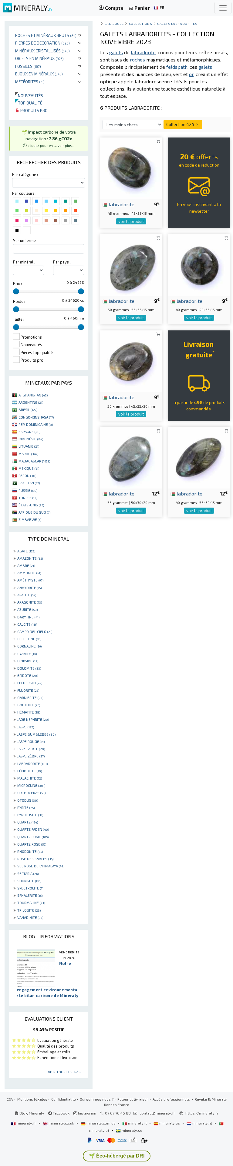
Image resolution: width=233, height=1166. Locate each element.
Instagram (86, 1113)
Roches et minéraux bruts (45, 35)
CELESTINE (29, 639)
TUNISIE (28, 497)
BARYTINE (28, 617)
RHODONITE (30, 851)
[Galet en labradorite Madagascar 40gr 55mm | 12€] (199, 457)
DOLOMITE (29, 668)
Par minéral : (24, 262)
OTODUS (27, 800)
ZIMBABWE (30, 519)
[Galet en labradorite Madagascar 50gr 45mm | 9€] (131, 360)
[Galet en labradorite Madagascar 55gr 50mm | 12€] (131, 457)
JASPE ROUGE (31, 741)
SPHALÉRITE (29, 895)
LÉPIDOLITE (29, 771)
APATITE (26, 595)
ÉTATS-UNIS (31, 505)
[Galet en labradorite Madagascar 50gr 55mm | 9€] (131, 264)
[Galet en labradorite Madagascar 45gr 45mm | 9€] (131, 168)
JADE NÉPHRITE (33, 719)
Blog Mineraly (31, 1113)
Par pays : (62, 262)
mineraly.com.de (101, 1123)
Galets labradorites (177, 23)
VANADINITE (30, 917)
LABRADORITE (32, 763)
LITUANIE (29, 446)
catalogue (114, 23)
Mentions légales (32, 1099)
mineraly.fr (26, 1123)
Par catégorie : (25, 174)
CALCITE (27, 624)
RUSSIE (28, 490)
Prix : (17, 283)
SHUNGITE (29, 881)
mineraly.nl (202, 1123)
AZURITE (27, 609)
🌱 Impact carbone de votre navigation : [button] (49, 138)
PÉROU (27, 475)
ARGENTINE (31, 402)
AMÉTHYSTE (30, 580)
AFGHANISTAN (33, 395)
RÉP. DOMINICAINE (36, 424)
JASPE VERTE (31, 749)
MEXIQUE (29, 468)
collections (140, 23)
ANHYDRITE (29, 587)
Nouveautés (29, 95)
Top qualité (28, 102)
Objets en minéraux (39, 58)
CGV (10, 1099)
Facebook (60, 1113)
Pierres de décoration (42, 42)
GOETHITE (28, 705)
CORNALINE (29, 646)
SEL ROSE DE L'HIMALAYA (40, 866)
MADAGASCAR (34, 461)
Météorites (30, 81)
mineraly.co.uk (61, 1123)
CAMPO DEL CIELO (34, 631)
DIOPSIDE (27, 661)
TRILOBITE (29, 910)
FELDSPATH (29, 683)
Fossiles (28, 66)
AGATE (26, 551)
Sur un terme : (25, 240)
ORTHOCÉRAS (31, 792)
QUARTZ (27, 822)
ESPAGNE (29, 431)
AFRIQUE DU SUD (34, 512)
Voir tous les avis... (65, 1072)
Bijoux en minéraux (39, 73)
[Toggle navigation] (222, 8)
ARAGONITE (29, 602)
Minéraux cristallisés (42, 50)
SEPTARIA (28, 873)
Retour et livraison (133, 1099)
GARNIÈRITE (30, 697)
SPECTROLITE (30, 888)
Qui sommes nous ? (96, 1099)
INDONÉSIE (31, 439)
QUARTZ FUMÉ (33, 837)
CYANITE (27, 653)
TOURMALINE (31, 902)
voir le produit (131, 221)
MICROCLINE (31, 785)
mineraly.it (137, 1123)
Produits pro (33, 110)
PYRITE (26, 807)
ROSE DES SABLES (35, 858)
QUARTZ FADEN (33, 829)
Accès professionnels (172, 1099)
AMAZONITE (30, 558)
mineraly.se (131, 1130)
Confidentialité (63, 1099)
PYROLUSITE (30, 815)
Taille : (18, 319)
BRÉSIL (28, 409)
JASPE (25, 727)
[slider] (16, 291)
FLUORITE (28, 690)
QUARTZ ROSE (31, 844)
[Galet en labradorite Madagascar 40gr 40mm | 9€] (199, 264)
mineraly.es (169, 1123)
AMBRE (26, 565)
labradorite (120, 204)
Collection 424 (180, 124)
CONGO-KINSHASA (36, 417)
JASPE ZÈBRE (31, 756)
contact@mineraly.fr (157, 1113)
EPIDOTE (27, 675)
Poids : (19, 301)
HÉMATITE (28, 712)
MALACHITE (29, 778)
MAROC (28, 454)
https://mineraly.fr (201, 1113)
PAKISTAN (29, 483)
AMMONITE (29, 573)
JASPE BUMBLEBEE (36, 734)
